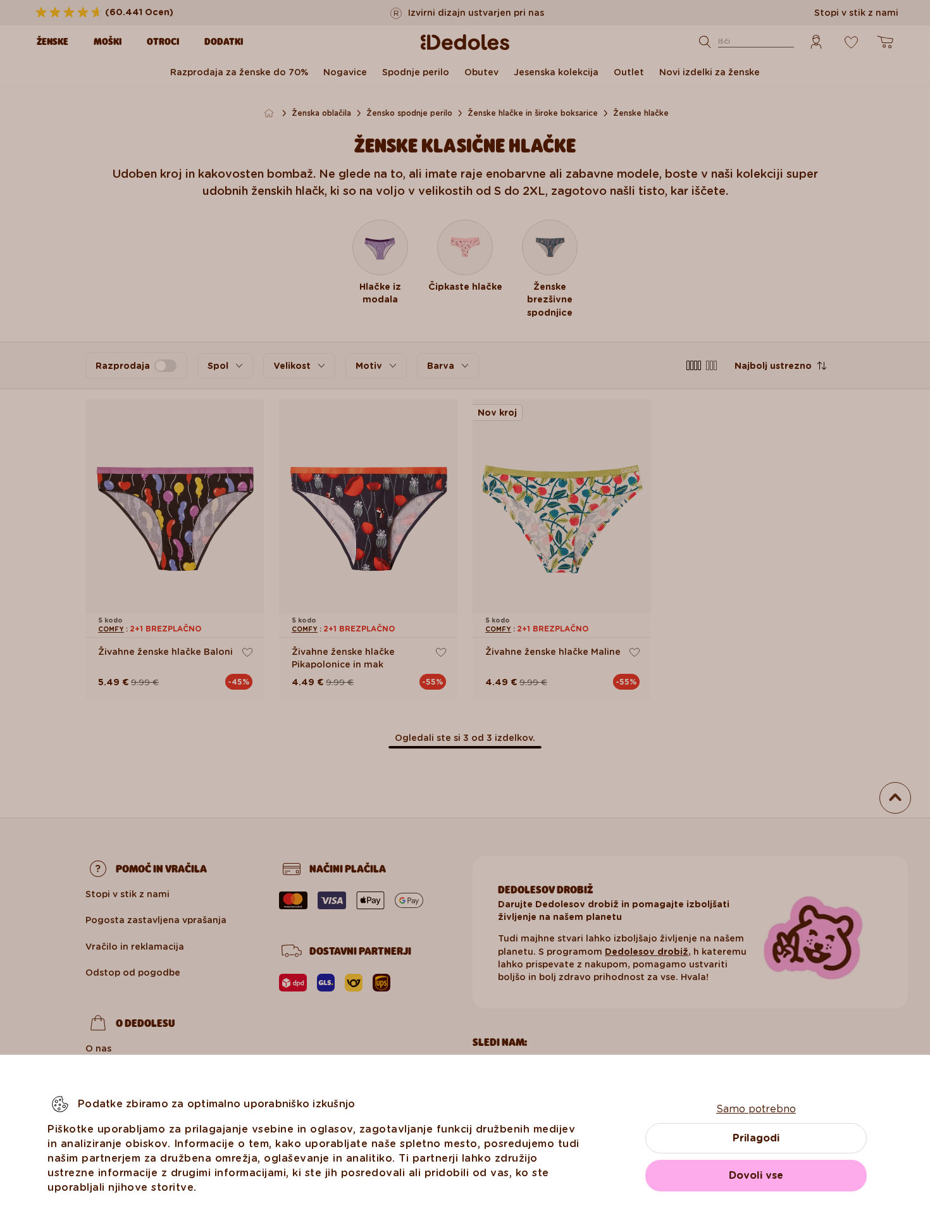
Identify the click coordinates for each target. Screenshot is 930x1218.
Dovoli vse (756, 1175)
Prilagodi (756, 1138)
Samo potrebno (756, 1109)
